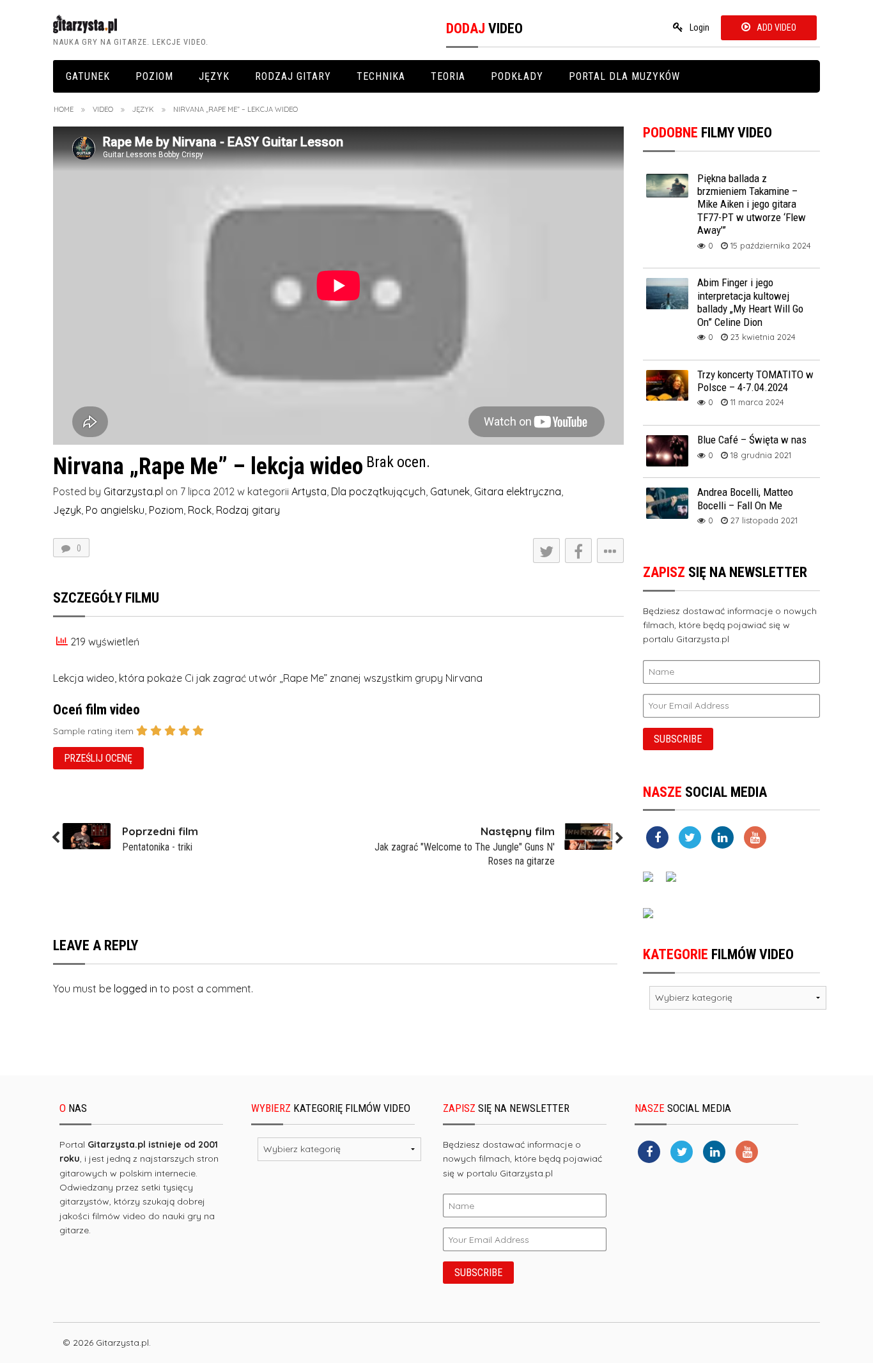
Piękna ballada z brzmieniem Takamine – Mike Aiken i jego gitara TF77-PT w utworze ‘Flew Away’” (751, 204)
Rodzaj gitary (293, 76)
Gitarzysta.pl (133, 491)
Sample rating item (93, 731)
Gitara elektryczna (517, 491)
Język (214, 76)
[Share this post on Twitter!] (546, 550)
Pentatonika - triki (157, 847)
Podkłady (517, 76)
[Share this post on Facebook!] (578, 550)
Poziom (154, 76)
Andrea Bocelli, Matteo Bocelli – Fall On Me (745, 498)
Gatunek (88, 76)
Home (63, 109)
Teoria (448, 76)
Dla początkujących (378, 491)
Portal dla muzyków (624, 76)
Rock (200, 510)
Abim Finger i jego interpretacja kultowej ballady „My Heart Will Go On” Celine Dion (750, 302)
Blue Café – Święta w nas (752, 439)
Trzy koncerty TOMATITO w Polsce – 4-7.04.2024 (755, 381)
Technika (381, 76)
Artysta (309, 491)
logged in (135, 988)
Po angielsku (115, 510)
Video (103, 109)
